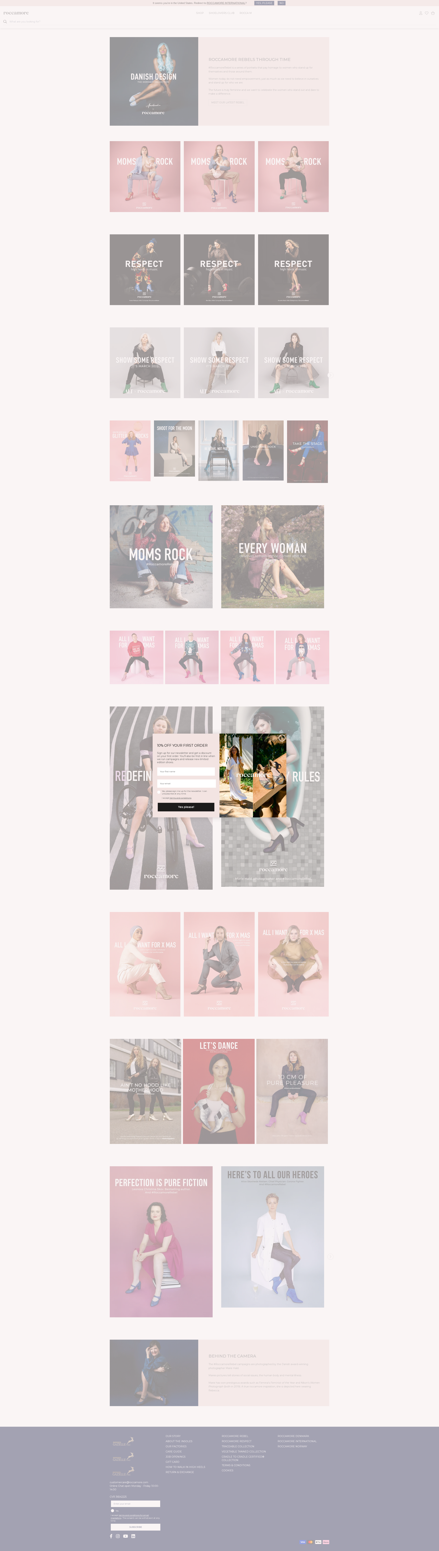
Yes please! (186, 807)
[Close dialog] (282, 738)
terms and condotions (180, 798)
